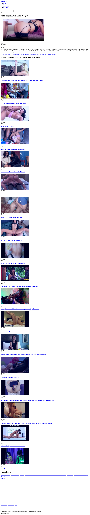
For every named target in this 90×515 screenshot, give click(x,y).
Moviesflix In (4, 475)
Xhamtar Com (45, 475)
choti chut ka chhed (6, 469)
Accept (2, 513)
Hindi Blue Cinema (52, 475)
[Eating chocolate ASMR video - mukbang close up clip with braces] (15, 303)
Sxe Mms (17, 475)
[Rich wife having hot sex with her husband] (15, 440)
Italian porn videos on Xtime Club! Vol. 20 (13, 172)
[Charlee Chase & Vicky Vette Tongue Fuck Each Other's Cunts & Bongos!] (15, 75)
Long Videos (6, 6)
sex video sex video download (9, 195)
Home (4, 3)
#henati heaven (36, 54)
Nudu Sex (39, 475)
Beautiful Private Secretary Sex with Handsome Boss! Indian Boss (19, 286)
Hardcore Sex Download (79, 475)
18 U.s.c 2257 (4, 505)
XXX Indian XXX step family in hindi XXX (13, 103)
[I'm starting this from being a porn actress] (15, 258)
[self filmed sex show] (15, 326)
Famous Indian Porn (61, 475)
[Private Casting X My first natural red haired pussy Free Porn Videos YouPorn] (15, 349)
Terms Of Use (11, 505)
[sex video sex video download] (15, 189)
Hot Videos (5, 7)
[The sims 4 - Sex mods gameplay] (15, 372)
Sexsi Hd (13, 475)
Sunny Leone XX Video (7, 126)
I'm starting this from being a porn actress (13, 263)
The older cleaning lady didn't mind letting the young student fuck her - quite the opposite (26, 423)
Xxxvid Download (29, 475)
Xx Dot (35, 475)
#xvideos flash (29, 54)
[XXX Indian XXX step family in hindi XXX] (15, 98)
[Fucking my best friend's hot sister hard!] (15, 235)
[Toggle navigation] (6, 1)
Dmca (16, 505)
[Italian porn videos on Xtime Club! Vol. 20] (15, 166)
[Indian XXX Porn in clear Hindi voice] (15, 212)
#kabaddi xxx (43, 54)
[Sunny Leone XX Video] (15, 121)
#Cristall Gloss (4, 54)
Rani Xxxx (22, 475)
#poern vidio (23, 54)
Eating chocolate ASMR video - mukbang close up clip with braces (20, 309)
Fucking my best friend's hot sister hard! (12, 240)
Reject (6, 513)
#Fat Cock (10, 54)
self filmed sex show (6, 332)
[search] (1, 12)
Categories (5, 4)
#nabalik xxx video (51, 54)
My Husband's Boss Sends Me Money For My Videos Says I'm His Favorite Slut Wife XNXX (27, 400)
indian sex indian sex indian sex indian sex (13, 149)
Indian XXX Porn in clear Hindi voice (11, 217)
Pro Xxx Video (70, 475)
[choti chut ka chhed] (15, 463)
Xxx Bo (8, 475)
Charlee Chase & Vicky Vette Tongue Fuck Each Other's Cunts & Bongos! (22, 80)
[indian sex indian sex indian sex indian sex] (15, 143)
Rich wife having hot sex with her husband (13, 446)
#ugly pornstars (16, 54)
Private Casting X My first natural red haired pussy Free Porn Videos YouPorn (23, 354)
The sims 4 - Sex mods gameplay (10, 377)
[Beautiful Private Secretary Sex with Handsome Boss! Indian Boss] (15, 280)
